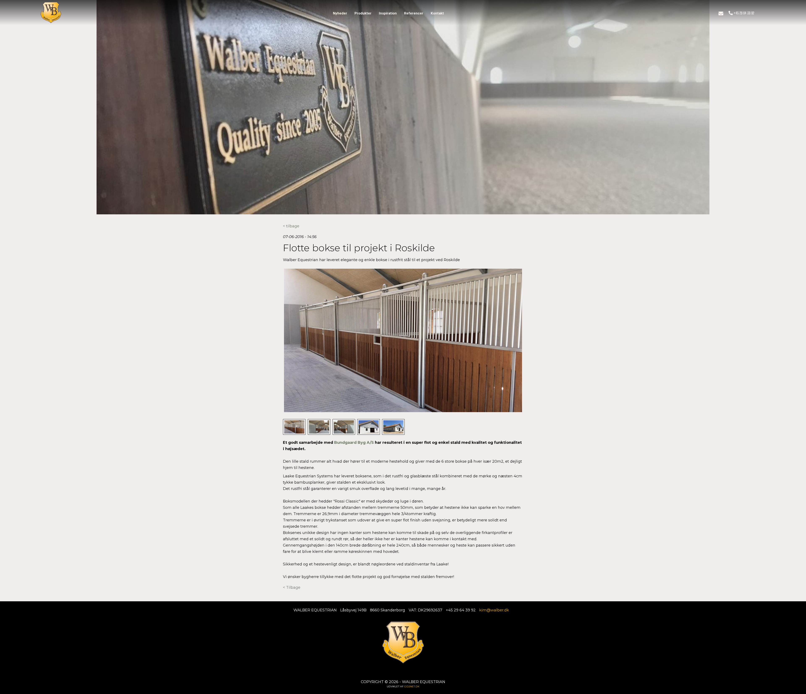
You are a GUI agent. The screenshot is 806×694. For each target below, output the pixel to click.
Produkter (363, 13)
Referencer (413, 13)
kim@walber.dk (494, 610)
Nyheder (340, 13)
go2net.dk (411, 686)
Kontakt (437, 13)
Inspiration (388, 13)
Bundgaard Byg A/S (354, 442)
